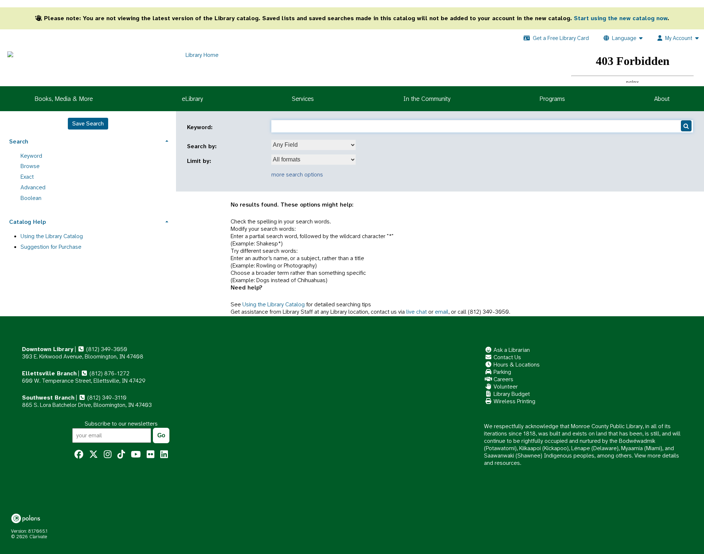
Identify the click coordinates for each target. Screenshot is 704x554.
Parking (501, 372)
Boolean (31, 198)
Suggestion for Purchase (51, 247)
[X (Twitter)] (93, 454)
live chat (416, 312)
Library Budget (511, 394)
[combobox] (313, 145)
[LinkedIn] (164, 454)
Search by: (203, 146)
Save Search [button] (88, 123)
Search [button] (18, 141)
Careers (502, 379)
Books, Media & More (63, 99)
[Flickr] (150, 454)
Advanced (33, 187)
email (441, 312)
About (662, 99)
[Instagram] (107, 454)
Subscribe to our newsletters (121, 423)
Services (303, 99)
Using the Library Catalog (273, 304)
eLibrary (192, 99)
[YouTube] (136, 454)
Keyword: (200, 127)
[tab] (88, 140)
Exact (27, 177)
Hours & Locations (516, 364)
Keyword (31, 156)
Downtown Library (47, 349)
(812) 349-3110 (106, 397)
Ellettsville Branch (49, 373)
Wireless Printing (513, 401)
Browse (30, 166)
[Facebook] (78, 454)
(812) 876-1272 (108, 373)
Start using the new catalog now (620, 18)
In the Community (426, 99)
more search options (297, 174)
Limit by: (200, 161)
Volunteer (505, 386)
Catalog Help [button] (27, 222)
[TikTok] (121, 454)
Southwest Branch (48, 397)
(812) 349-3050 (106, 349)
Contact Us (506, 357)
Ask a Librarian (511, 350)
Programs (552, 99)
